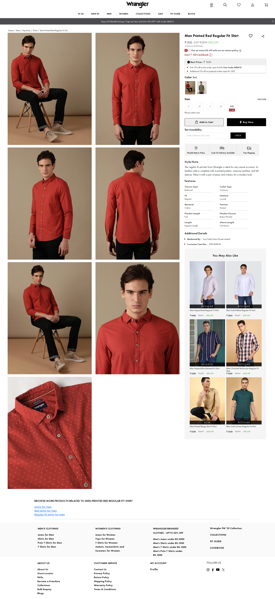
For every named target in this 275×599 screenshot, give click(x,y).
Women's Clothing (108, 528)
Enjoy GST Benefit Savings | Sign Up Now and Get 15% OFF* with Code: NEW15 (137, 21)
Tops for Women (104, 538)
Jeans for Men (46, 534)
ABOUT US (43, 563)
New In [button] (95, 13)
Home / (11, 30)
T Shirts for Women (106, 542)
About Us (42, 569)
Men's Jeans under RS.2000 (168, 539)
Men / (19, 30)
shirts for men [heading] (43, 507)
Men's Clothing (48, 528)
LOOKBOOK (217, 547)
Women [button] (123, 13)
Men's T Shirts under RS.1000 (169, 547)
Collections (43, 585)
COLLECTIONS (218, 534)
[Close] (272, 21)
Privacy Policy (102, 573)
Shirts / (36, 30)
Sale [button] (160, 13)
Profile (154, 569)
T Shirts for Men (47, 546)
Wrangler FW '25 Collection (226, 528)
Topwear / (27, 30)
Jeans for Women (105, 534)
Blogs (40, 593)
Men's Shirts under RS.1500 (168, 543)
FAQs (40, 577)
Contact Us (100, 569)
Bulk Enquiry (44, 589)
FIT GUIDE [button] (175, 13)
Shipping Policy (103, 581)
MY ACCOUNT (158, 563)
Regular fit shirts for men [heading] (49, 514)
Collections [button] (143, 13)
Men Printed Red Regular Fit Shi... (54, 30)
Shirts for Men (46, 538)
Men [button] (109, 13)
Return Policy (101, 577)
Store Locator (45, 573)
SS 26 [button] (81, 13)
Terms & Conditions (105, 589)
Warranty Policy (103, 585)
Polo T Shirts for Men (50, 542)
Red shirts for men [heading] (45, 511)
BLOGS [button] (191, 13)
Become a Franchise (48, 581)
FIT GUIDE (215, 541)
